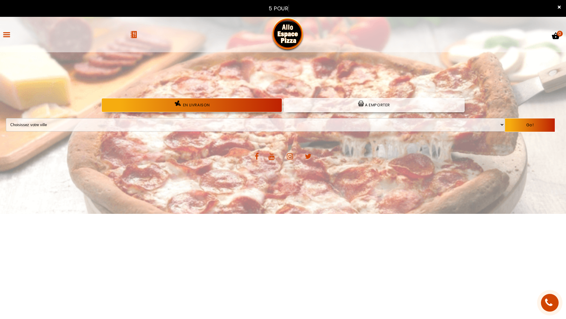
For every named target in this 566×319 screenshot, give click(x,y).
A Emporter (377, 105)
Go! (530, 125)
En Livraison (196, 105)
